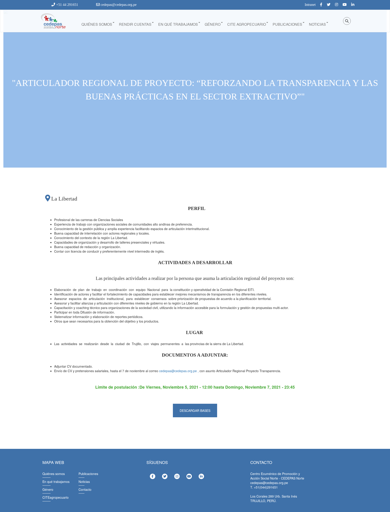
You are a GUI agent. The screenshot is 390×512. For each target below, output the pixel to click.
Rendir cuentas (135, 24)
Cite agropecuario (246, 24)
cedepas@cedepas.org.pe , (179, 371)
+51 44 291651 (67, 5)
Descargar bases (195, 410)
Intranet (310, 5)
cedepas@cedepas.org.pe (118, 5)
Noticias (317, 24)
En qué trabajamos (178, 24)
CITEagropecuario (55, 497)
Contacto (85, 489)
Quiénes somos (96, 24)
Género (213, 24)
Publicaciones (287, 24)
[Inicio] (52, 21)
